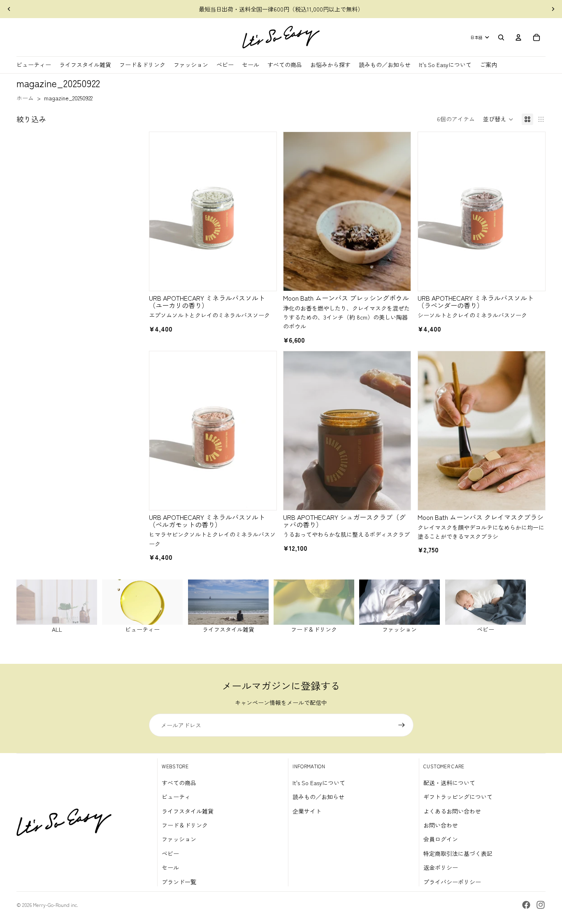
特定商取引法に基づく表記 (457, 853)
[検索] (501, 37)
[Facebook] (526, 905)
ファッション (179, 839)
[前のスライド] (9, 9)
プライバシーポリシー (452, 882)
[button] (498, 119)
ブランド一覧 (179, 882)
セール (170, 867)
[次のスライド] (553, 9)
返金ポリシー (440, 867)
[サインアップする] (401, 725)
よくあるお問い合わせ (452, 811)
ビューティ (176, 797)
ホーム (25, 98)
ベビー (170, 853)
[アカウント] (518, 37)
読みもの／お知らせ (318, 797)
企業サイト (307, 811)
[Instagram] (541, 905)
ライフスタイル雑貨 (188, 811)
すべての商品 (179, 783)
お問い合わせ (440, 825)
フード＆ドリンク (185, 825)
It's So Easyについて (319, 783)
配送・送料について (449, 783)
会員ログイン (440, 839)
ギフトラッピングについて (457, 797)
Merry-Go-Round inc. (55, 904)
